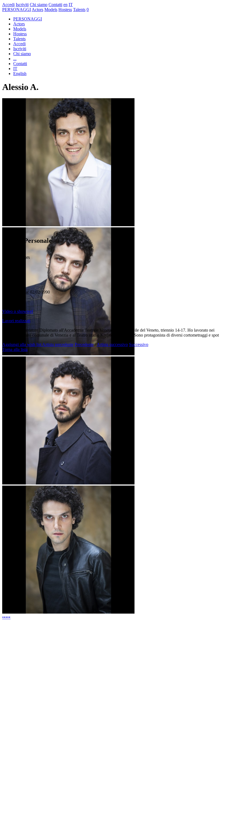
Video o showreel (17, 311)
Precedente (84, 344)
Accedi (8, 4)
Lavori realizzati (16, 320)
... (15, 58)
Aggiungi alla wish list (22, 344)
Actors (37, 9)
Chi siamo (38, 4)
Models (50, 9)
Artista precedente (58, 344)
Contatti (55, 4)
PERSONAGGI (16, 9)
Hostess (65, 9)
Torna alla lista (15, 349)
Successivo (138, 344)
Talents (79, 9)
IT (71, 4)
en (65, 4)
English (19, 73)
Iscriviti (22, 4)
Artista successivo (112, 344)
